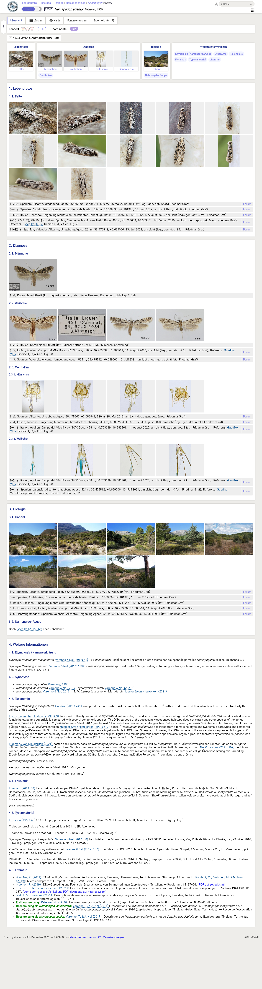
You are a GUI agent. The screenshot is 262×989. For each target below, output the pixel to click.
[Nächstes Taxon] (33, 9)
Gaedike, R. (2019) (28, 877)
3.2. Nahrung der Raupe (25, 621)
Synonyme (221, 54)
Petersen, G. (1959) (54, 902)
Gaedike (222, 489)
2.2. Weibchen (19, 303)
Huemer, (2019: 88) (22, 788)
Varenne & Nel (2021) (119, 688)
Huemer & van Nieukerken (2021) (145, 691)
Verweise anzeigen (114, 937)
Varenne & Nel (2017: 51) (71, 659)
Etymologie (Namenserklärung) (193, 54)
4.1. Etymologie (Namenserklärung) (33, 652)
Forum (247, 204)
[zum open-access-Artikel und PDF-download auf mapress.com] (65, 891)
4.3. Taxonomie (19, 698)
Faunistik (180, 59)
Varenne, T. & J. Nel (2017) (91, 906)
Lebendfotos (21, 47)
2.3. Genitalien (19, 367)
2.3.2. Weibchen (18, 438)
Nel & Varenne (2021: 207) (217, 747)
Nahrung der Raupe (156, 75)
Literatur (215, 59)
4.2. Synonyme (19, 677)
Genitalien (46, 75)
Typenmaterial (197, 59)
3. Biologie (17, 509)
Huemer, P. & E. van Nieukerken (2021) (42, 888)
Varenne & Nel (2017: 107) (82, 849)
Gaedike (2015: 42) (29, 629)
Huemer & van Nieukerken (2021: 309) (34, 716)
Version (95, 937)
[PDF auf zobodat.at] (211, 884)
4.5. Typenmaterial (21, 812)
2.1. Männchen (19, 253)
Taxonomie (236, 54)
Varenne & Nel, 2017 (62, 688)
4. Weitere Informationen (28, 644)
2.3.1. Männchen (19, 374)
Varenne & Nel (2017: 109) (66, 666)
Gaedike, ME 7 (33, 224)
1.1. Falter (16, 96)
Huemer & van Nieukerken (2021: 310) (85, 726)
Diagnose (88, 47)
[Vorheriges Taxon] (24, 9)
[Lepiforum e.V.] (13, 7)
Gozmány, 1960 (58, 684)
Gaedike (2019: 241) (68, 706)
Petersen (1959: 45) (22, 820)
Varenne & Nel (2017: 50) (71, 839)
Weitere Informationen (213, 47)
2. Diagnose (18, 245)
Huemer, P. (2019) (28, 884)
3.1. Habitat (17, 517)
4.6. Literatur (18, 870)
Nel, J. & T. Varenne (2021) (34, 895)
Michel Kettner (78, 937)
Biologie (156, 47)
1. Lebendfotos (20, 88)
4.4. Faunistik (18, 781)
